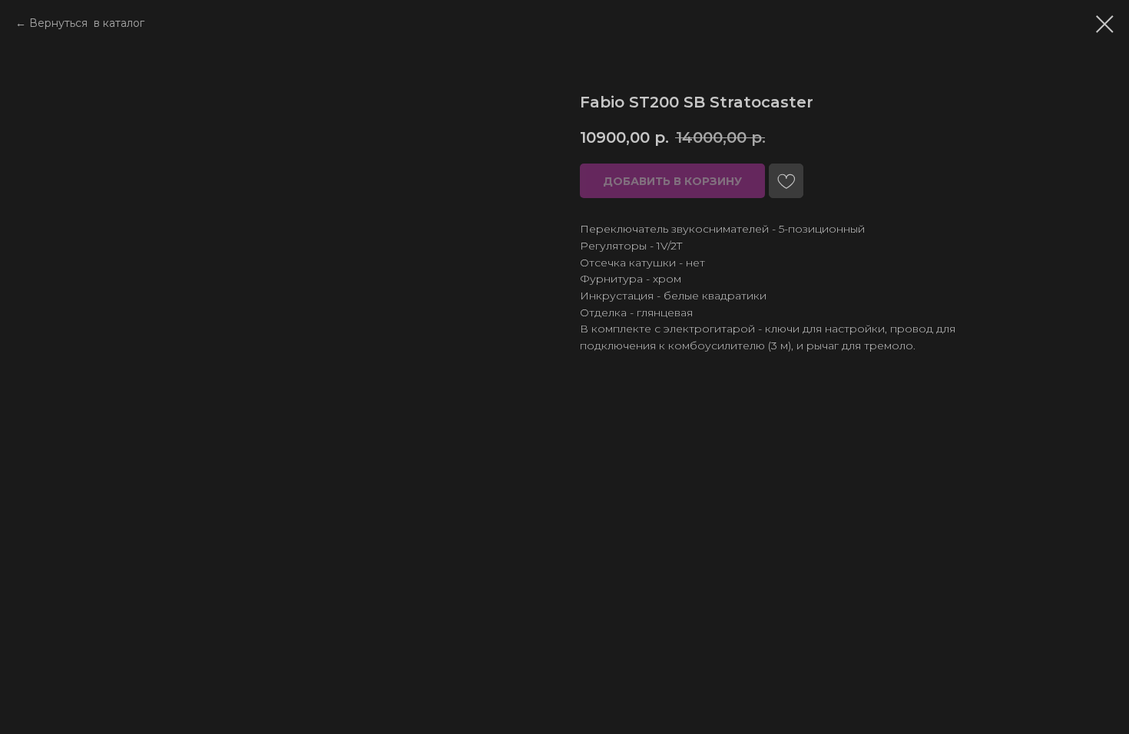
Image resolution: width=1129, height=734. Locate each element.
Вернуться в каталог (86, 23)
